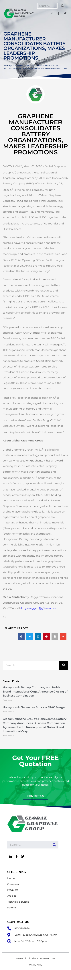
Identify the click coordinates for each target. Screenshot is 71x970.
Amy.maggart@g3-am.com (38, 608)
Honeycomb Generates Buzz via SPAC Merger (34, 707)
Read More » (8, 700)
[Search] (62, 6)
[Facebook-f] (58, 13)
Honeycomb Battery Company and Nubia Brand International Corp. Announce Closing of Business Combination (35, 691)
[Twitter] (65, 13)
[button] (67, 21)
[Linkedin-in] (52, 13)
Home (6, 65)
